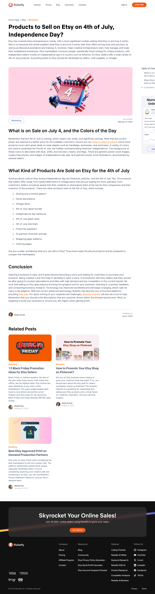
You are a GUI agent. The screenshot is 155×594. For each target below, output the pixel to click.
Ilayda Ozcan (19, 315)
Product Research (119, 570)
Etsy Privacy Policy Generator (91, 560)
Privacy (134, 589)
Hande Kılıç (19, 406)
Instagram (142, 550)
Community (69, 5)
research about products (105, 142)
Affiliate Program (66, 560)
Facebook (141, 570)
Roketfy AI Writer (92, 294)
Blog (58, 5)
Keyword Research (119, 560)
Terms (144, 589)
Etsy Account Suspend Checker (92, 570)
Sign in (124, 5)
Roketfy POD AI (118, 565)
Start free (139, 5)
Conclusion (149, 87)
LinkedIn (141, 565)
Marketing (33, 20)
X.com (140, 560)
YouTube (141, 555)
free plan (23, 294)
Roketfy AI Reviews (120, 580)
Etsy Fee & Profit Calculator (90, 565)
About (61, 550)
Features (37, 5)
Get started (78, 530)
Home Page (13, 20)
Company (82, 5)
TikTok (140, 575)
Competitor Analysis (120, 575)
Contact (62, 565)
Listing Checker (118, 550)
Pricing (48, 5)
